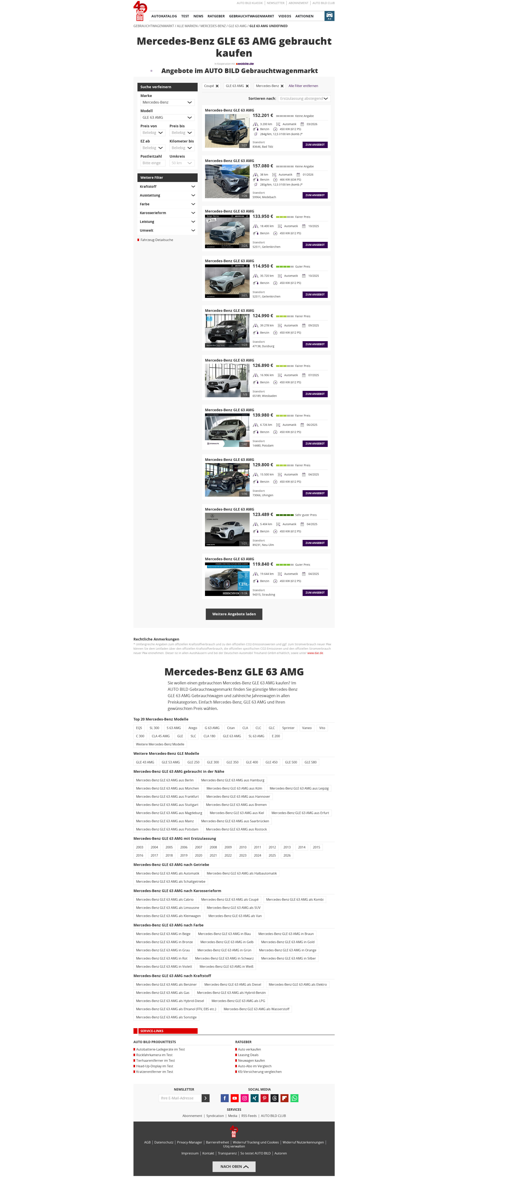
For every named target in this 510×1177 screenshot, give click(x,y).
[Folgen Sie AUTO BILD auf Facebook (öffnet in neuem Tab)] (225, 1098)
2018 (169, 855)
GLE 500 (291, 762)
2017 (154, 855)
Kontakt (208, 1153)
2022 (228, 855)
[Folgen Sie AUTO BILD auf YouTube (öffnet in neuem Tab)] (235, 1098)
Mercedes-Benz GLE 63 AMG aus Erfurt (300, 813)
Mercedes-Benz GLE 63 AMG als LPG (238, 1001)
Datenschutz (163, 1142)
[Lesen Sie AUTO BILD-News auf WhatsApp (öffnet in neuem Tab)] (294, 1098)
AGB (147, 1142)
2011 (257, 847)
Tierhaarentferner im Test (155, 1060)
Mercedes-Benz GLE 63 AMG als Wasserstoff (256, 1009)
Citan (231, 728)
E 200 (276, 736)
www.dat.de (315, 653)
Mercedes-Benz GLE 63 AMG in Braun (286, 934)
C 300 (140, 736)
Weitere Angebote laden (234, 614)
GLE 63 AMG (238, 26)
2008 (213, 847)
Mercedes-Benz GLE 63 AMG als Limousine (167, 908)
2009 (228, 847)
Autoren (281, 1153)
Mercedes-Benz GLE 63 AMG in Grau (163, 950)
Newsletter (275, 3)
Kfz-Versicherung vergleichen (260, 1072)
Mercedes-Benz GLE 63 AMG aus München (167, 788)
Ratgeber (243, 1042)
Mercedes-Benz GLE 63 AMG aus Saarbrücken (235, 821)
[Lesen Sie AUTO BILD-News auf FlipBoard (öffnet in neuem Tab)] (284, 1098)
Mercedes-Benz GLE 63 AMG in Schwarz (224, 958)
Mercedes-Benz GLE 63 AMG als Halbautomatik (242, 873)
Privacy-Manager (189, 1142)
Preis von (148, 126)
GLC (272, 728)
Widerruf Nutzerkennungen (303, 1142)
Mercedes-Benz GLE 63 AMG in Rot (161, 958)
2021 (213, 855)
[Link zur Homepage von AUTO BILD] (140, 11)
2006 (183, 847)
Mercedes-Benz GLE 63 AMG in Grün (224, 950)
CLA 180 (209, 736)
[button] (167, 102)
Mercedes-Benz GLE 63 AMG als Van (235, 916)
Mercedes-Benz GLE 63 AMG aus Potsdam (167, 829)
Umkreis (177, 156)
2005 (169, 847)
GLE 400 (252, 762)
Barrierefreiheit (217, 1142)
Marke (146, 96)
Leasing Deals (248, 1055)
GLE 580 (311, 762)
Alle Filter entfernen (303, 86)
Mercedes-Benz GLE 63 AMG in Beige (163, 934)
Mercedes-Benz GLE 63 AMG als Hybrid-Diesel (170, 1001)
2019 (183, 855)
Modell (146, 111)
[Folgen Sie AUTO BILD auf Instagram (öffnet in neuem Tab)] (245, 1098)
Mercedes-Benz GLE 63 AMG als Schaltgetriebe (170, 881)
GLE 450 (272, 762)
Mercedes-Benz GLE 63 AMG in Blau (224, 934)
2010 (242, 847)
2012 (272, 847)
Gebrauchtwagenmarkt (153, 26)
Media (232, 1116)
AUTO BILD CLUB (324, 3)
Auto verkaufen (249, 1049)
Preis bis (177, 126)
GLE (180, 736)
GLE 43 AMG (145, 762)
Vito (322, 728)
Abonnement (298, 3)
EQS (139, 728)
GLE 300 (213, 762)
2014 (301, 847)
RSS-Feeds (249, 1116)
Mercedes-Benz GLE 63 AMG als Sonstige (166, 1017)
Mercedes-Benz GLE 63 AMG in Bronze (164, 942)
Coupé (209, 86)
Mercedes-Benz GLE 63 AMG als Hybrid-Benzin (231, 993)
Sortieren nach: (262, 98)
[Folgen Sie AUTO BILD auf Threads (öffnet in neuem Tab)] (275, 1098)
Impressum (190, 1153)
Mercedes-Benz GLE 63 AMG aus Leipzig (299, 788)
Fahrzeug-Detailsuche (157, 240)
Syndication (215, 1116)
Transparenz (227, 1153)
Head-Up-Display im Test (154, 1066)
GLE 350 (232, 762)
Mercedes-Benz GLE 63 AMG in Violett (164, 966)
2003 (139, 847)
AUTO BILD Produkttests (154, 1042)
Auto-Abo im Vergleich (255, 1066)
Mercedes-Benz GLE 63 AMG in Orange (287, 950)
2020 (198, 855)
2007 (198, 847)
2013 (287, 847)
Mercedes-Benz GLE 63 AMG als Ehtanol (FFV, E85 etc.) (176, 1009)
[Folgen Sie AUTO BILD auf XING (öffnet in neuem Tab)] (255, 1098)
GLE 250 (193, 762)
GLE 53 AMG (171, 762)
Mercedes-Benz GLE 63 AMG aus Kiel (237, 813)
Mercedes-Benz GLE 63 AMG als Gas (162, 993)
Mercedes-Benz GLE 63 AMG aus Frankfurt (167, 797)
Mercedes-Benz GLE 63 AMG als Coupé (230, 899)
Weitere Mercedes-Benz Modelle (160, 744)
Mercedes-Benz (213, 26)
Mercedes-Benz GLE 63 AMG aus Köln (234, 788)
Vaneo (307, 728)
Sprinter (288, 728)
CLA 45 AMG (161, 736)
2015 (316, 847)
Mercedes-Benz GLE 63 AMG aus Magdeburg (169, 813)
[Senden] (206, 1098)
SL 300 (154, 728)
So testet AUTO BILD (255, 1153)
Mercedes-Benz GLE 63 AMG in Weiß (226, 966)
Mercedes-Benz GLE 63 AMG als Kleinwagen (168, 916)
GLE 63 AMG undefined (268, 26)
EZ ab (145, 141)
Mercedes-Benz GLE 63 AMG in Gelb (227, 942)
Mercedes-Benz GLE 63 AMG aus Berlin (165, 780)
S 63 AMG (174, 728)
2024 (257, 855)
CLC (258, 728)
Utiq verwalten (234, 1146)
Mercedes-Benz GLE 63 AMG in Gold (288, 942)
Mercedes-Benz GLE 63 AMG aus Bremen (236, 805)
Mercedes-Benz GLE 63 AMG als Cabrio (165, 899)
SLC (193, 736)
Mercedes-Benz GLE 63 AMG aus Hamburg (232, 780)
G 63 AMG (212, 728)
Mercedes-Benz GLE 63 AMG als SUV (234, 908)
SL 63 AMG (256, 736)
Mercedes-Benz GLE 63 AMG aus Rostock (236, 829)
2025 (272, 855)
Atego (192, 728)
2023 (242, 855)
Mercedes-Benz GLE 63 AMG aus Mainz (165, 821)
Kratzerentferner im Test (154, 1072)
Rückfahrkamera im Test (154, 1055)
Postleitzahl (151, 156)
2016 (139, 855)
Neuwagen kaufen (251, 1060)
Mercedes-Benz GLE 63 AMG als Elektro (298, 984)
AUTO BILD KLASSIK (250, 3)
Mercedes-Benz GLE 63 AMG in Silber (288, 958)
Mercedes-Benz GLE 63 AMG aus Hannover (238, 797)
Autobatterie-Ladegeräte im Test (160, 1049)
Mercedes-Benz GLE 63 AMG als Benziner (166, 984)
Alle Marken (187, 26)
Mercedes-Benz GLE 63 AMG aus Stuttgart (167, 805)
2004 (154, 847)
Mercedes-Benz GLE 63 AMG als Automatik (167, 873)
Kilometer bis (182, 141)
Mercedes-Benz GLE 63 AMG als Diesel (232, 984)
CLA (245, 728)
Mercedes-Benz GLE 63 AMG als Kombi (295, 899)
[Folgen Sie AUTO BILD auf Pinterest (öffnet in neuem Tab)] (265, 1098)
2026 (287, 855)
